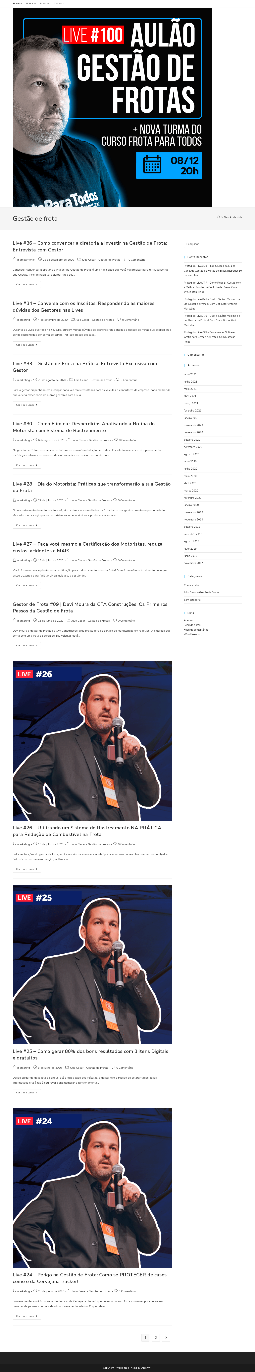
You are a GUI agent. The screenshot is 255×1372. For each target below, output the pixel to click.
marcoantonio (26, 260)
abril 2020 (190, 483)
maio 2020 (190, 476)
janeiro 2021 (191, 418)
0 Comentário (136, 260)
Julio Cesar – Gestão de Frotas (202, 592)
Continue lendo (28, 283)
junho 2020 (190, 469)
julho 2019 (190, 549)
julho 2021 (190, 374)
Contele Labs (191, 585)
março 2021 (191, 403)
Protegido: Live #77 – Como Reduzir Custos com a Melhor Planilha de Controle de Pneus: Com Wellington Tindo (212, 287)
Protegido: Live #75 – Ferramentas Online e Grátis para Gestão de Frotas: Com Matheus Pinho (209, 337)
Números (31, 3)
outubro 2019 (192, 527)
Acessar (188, 620)
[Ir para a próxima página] (166, 1338)
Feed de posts (192, 625)
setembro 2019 (193, 534)
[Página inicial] (218, 217)
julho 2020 (190, 461)
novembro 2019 (193, 519)
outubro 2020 (192, 440)
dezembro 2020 (193, 425)
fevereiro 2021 (192, 410)
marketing (23, 320)
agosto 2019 (191, 541)
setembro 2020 (193, 447)
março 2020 (191, 491)
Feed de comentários (196, 630)
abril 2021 (190, 396)
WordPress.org (193, 634)
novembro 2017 (193, 563)
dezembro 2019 (193, 512)
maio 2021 (190, 389)
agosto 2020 (191, 454)
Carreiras (59, 3)
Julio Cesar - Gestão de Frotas (101, 260)
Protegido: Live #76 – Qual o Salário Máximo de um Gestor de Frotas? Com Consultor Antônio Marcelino (212, 304)
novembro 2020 (193, 432)
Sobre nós (45, 3)
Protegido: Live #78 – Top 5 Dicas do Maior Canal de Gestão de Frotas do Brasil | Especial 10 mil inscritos (213, 270)
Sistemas (18, 3)
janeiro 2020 (191, 505)
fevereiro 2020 (192, 498)
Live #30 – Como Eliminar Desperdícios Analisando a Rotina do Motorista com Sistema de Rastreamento (84, 427)
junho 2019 (190, 556)
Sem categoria (192, 600)
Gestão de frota (233, 217)
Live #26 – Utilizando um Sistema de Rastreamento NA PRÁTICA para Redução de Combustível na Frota (87, 831)
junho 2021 (190, 382)
